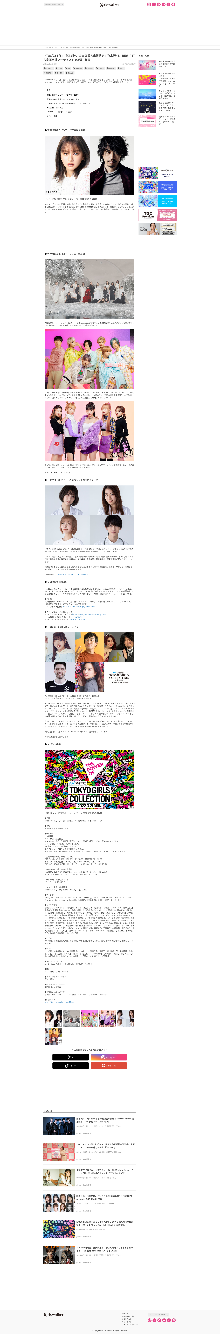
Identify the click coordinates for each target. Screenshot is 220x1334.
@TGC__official (78, 619)
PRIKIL (60, 68)
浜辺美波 (49, 73)
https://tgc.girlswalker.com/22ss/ (59, 1002)
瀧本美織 (59, 73)
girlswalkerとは (128, 1316)
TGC (68, 68)
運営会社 (125, 1313)
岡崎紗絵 (112, 68)
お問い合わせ (127, 1319)
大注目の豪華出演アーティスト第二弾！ (63, 99)
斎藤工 (122, 68)
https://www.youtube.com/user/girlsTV (89, 614)
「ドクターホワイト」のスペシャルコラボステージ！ (68, 103)
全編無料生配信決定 (55, 107)
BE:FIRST (49, 68)
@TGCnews (77, 617)
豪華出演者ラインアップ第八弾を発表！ (63, 95)
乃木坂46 (90, 68)
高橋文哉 (70, 73)
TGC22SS (78, 68)
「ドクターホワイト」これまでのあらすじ (73, 574)
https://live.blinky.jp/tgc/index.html (79, 606)
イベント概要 (52, 115)
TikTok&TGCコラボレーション (59, 111)
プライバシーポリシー (130, 1324)
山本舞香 (101, 68)
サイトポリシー (127, 1322)
